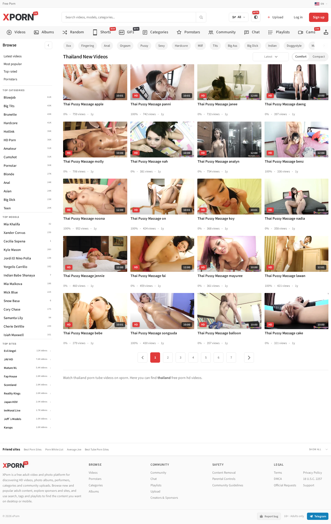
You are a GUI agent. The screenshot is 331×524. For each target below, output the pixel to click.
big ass (232, 45)
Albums (94, 491)
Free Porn (9, 3)
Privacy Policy (312, 472)
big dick (252, 45)
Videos (93, 472)
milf (200, 45)
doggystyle (294, 45)
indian (272, 45)
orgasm (125, 45)
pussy (144, 45)
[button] (325, 46)
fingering (87, 45)
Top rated (10, 71)
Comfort (300, 56)
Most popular (13, 64)
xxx (68, 45)
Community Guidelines (227, 485)
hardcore (181, 45)
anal (107, 45)
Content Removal (224, 472)
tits (215, 45)
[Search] (201, 17)
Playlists (156, 485)
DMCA (278, 479)
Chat (154, 479)
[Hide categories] (48, 45)
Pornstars (10, 79)
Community (158, 472)
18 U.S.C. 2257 (312, 479)
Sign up (319, 17)
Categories (96, 485)
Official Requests (285, 485)
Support (308, 485)
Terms (278, 472)
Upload (155, 491)
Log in (298, 17)
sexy (161, 45)
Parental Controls (223, 479)
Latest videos (12, 56)
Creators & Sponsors (164, 497)
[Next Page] (249, 357)
